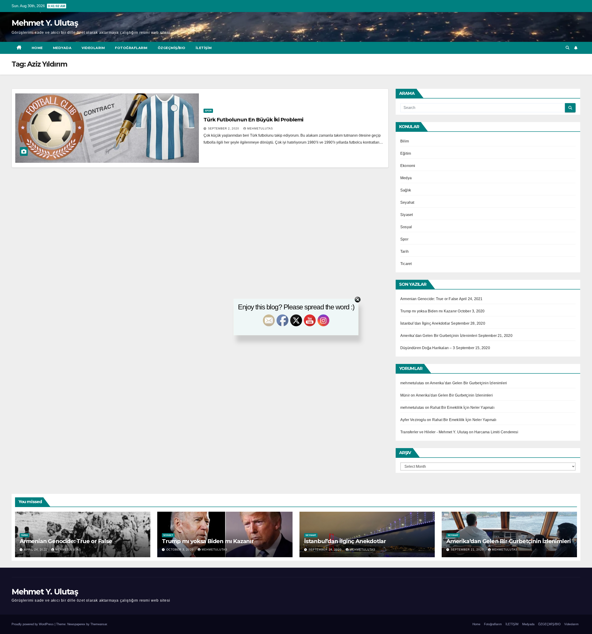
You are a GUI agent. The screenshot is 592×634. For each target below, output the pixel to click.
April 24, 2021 (36, 549)
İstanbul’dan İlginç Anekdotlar (345, 541)
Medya (406, 178)
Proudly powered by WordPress (33, 624)
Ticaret (406, 264)
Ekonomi (407, 166)
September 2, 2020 (224, 128)
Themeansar (98, 624)
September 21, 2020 (468, 549)
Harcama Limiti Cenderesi (496, 432)
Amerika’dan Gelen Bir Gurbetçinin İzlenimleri (468, 383)
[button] (567, 48)
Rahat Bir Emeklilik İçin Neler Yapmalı (462, 407)
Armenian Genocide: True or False (66, 541)
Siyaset (406, 215)
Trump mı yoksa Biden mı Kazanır (208, 541)
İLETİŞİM (204, 48)
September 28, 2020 (325, 549)
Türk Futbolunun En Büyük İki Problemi (253, 120)
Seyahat (407, 202)
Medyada (62, 48)
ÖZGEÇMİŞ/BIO (171, 48)
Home (37, 48)
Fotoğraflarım (131, 48)
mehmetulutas (260, 128)
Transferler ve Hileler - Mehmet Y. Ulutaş (434, 432)
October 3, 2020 (180, 549)
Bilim (404, 141)
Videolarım (93, 48)
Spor (208, 110)
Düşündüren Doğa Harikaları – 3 (427, 348)
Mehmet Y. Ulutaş (45, 23)
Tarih (404, 251)
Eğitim (405, 153)
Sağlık (405, 190)
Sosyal (406, 227)
